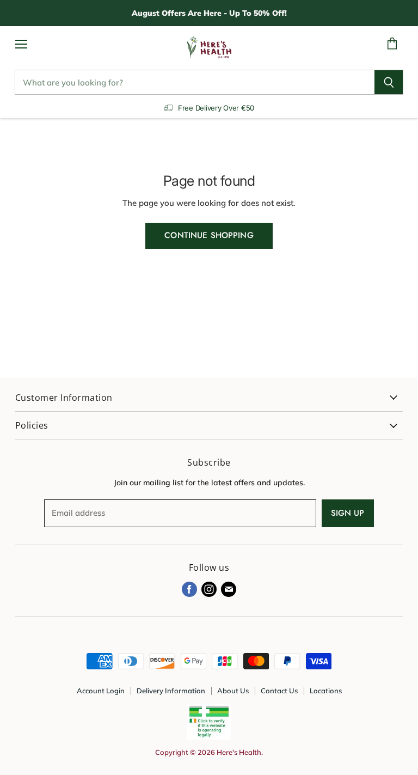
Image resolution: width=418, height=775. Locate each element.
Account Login (101, 690)
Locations (326, 690)
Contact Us (279, 690)
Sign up (348, 513)
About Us (233, 690)
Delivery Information (171, 690)
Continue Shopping (209, 235)
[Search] (388, 82)
